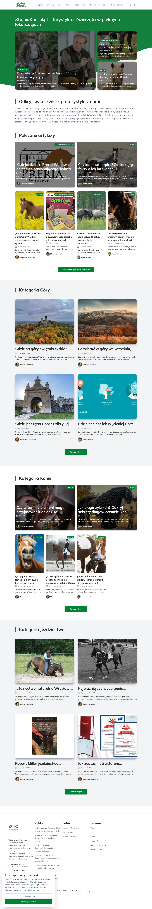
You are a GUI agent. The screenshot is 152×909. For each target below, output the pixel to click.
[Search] (130, 5)
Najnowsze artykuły (45, 5)
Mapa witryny (91, 891)
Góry (60, 5)
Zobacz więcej (76, 452)
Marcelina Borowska (28, 439)
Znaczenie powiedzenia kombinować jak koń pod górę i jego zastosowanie (47, 858)
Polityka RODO (62, 891)
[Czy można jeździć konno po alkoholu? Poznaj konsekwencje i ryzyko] (55, 60)
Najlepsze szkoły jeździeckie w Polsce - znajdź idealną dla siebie (47, 838)
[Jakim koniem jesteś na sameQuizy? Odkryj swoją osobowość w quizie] (29, 210)
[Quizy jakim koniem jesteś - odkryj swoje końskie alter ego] (29, 553)
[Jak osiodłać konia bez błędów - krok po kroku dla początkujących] (91, 553)
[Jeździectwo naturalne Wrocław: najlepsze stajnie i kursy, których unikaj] (44, 661)
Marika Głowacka (27, 183)
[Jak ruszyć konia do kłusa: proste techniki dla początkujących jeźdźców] (60, 553)
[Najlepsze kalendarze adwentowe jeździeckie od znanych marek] (60, 210)
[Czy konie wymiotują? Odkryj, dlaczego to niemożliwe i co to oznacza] (117, 76)
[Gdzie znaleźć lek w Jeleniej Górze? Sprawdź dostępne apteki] (107, 396)
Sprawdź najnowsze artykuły (76, 269)
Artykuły (40, 823)
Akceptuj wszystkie (28, 902)
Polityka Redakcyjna (77, 891)
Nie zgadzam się (28, 896)
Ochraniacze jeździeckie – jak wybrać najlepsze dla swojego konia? (116, 47)
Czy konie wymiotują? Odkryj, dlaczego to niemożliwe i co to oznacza (116, 77)
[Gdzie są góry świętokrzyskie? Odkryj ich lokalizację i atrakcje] (44, 321)
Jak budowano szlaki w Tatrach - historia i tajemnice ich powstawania (47, 868)
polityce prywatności (37, 890)
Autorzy (67, 823)
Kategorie (96, 823)
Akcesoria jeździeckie (98, 5)
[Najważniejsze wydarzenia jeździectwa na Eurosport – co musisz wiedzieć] (107, 661)
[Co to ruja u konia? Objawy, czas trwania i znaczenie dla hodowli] (122, 210)
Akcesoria (95, 828)
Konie (68, 5)
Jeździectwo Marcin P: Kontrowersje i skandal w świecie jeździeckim (45, 848)
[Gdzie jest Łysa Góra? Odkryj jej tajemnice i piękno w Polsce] (44, 396)
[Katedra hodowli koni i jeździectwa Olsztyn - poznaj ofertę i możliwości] (91, 210)
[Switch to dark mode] (135, 5)
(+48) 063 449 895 (18, 870)
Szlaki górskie (117, 5)
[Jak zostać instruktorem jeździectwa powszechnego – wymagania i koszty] (107, 736)
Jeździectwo (79, 5)
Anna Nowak (88, 183)
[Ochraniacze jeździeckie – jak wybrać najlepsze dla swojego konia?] (117, 45)
